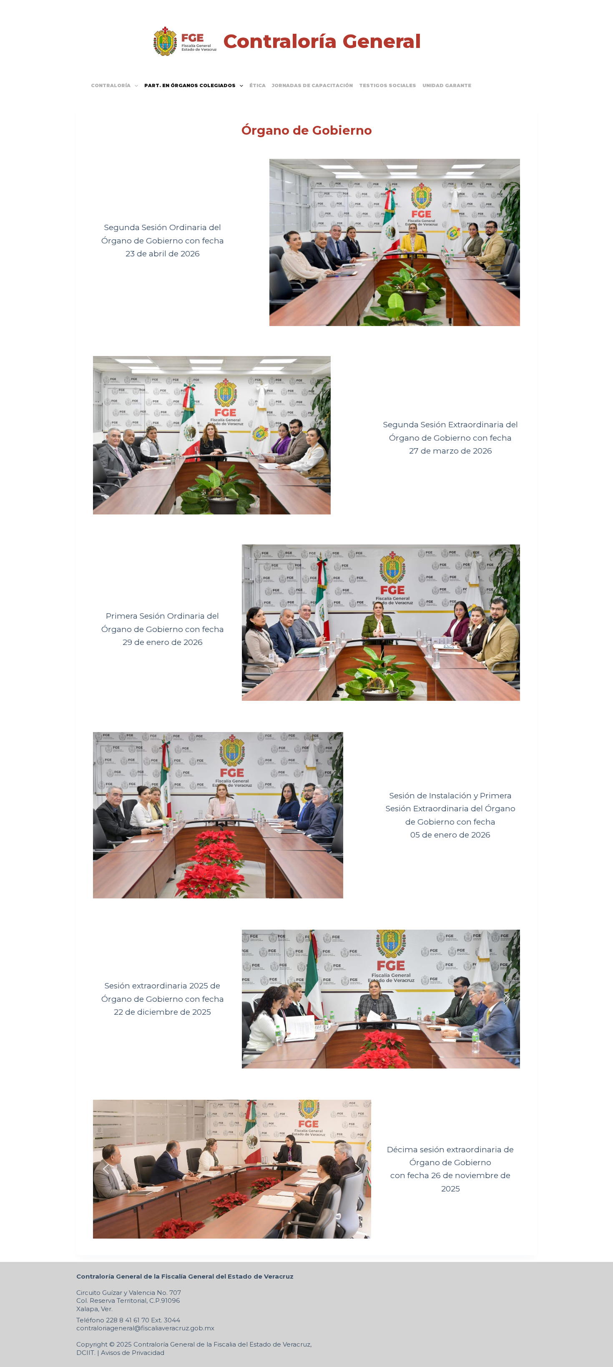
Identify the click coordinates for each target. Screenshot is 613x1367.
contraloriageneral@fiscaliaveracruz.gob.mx (145, 1328)
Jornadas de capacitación (312, 85)
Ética (257, 85)
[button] (254, 999)
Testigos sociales (387, 85)
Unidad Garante (446, 85)
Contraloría (111, 85)
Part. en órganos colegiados (190, 85)
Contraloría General (322, 41)
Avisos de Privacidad (132, 1353)
